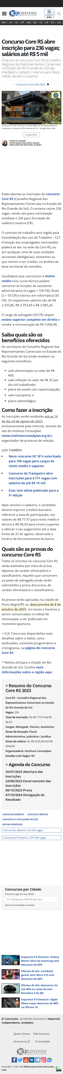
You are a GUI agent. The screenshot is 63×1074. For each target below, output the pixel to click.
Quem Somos (22, 1034)
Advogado (22, 727)
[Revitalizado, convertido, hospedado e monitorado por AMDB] (58, 1068)
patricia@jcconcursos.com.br (24, 143)
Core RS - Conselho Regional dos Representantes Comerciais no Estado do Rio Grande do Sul (29, 702)
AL (16, 22)
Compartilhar (31, 134)
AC (10, 22)
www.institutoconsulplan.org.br (27, 435)
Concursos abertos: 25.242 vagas (23, 830)
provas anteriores (12, 824)
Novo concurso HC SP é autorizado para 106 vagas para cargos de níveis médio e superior (35, 461)
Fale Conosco (41, 1034)
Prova (18, 790)
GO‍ (59, 22)
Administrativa (15, 736)
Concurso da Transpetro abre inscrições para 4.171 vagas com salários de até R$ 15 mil (33, 478)
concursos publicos (13, 814)
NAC (3, 22)
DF (46, 22)
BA (35, 22)
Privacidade (42, 1041)
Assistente (47, 727)
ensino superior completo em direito (30, 319)
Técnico (34, 727)
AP (22, 22)
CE (40, 22)
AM (29, 22)
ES (52, 22)
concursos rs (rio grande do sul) (20, 819)
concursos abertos (37, 814)
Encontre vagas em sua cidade (19, 894)
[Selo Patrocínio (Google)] (49, 13)
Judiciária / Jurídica (38, 736)
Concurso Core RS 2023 (29, 84)
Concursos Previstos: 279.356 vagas (24, 837)
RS (33, 756)
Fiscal (33, 731)
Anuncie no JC (22, 1041)
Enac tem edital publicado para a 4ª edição (33, 492)
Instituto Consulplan (38, 751)
